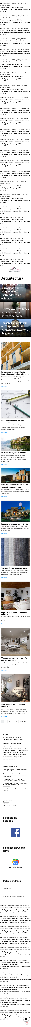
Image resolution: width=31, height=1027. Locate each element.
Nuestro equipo (8, 800)
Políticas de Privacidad (10, 805)
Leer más (4, 386)
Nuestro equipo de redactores (12, 737)
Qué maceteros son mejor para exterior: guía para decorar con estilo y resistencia (15, 785)
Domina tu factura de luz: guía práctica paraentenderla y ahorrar (15, 770)
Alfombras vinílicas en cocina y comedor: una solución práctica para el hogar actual (15, 775)
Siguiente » (23, 721)
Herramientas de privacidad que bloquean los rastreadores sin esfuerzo (15, 779)
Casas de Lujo (7, 888)
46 (16, 721)
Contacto (6, 802)
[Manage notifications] (27, 1023)
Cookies (5, 803)
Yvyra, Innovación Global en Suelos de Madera (14, 789)
